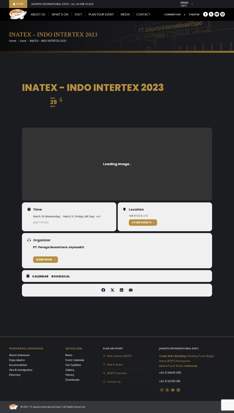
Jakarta (184, 2)
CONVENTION (172, 14)
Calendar (40, 276)
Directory (14, 374)
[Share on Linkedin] (121, 290)
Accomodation (18, 365)
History (69, 374)
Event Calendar (74, 360)
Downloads (72, 379)
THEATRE (194, 14)
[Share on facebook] (103, 290)
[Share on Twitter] (112, 290)
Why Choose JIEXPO (119, 356)
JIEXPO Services (117, 373)
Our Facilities (73, 365)
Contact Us (114, 381)
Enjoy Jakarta (17, 360)
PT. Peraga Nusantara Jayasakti (58, 247)
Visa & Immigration (20, 370)
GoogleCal (60, 276)
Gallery (69, 370)
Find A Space (115, 364)
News (68, 355)
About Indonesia (19, 355)
